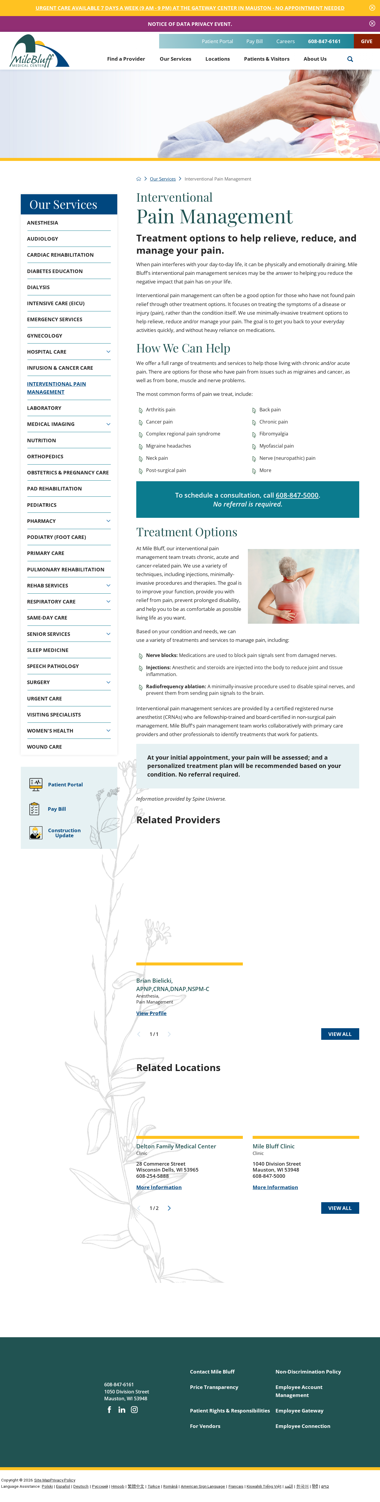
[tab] (108, 352)
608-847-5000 (297, 495)
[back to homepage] (138, 178)
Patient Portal (217, 41)
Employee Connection (303, 1426)
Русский (100, 1486)
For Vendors (205, 1426)
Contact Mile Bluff (212, 1371)
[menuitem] (126, 58)
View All (340, 1034)
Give (367, 41)
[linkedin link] (121, 1409)
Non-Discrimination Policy (308, 1371)
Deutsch (80, 1486)
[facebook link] (109, 1409)
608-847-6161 (324, 41)
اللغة (289, 1486)
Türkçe (154, 1486)
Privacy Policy (62, 1480)
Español (63, 1486)
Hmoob (117, 1486)
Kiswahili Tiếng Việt (264, 1486)
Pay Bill (254, 41)
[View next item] (169, 1208)
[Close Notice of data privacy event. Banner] (372, 24)
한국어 (302, 1486)
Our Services (175, 58)
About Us (315, 58)
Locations (217, 58)
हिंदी (315, 1486)
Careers (285, 41)
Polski (47, 1486)
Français (236, 1486)
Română (170, 1486)
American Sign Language (203, 1486)
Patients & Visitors (266, 58)
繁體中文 (136, 1486)
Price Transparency (214, 1387)
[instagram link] (134, 1409)
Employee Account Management (299, 1391)
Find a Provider (126, 58)
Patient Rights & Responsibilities (230, 1410)
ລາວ (325, 1486)
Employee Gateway (300, 1410)
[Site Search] (350, 59)
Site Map (42, 1480)
